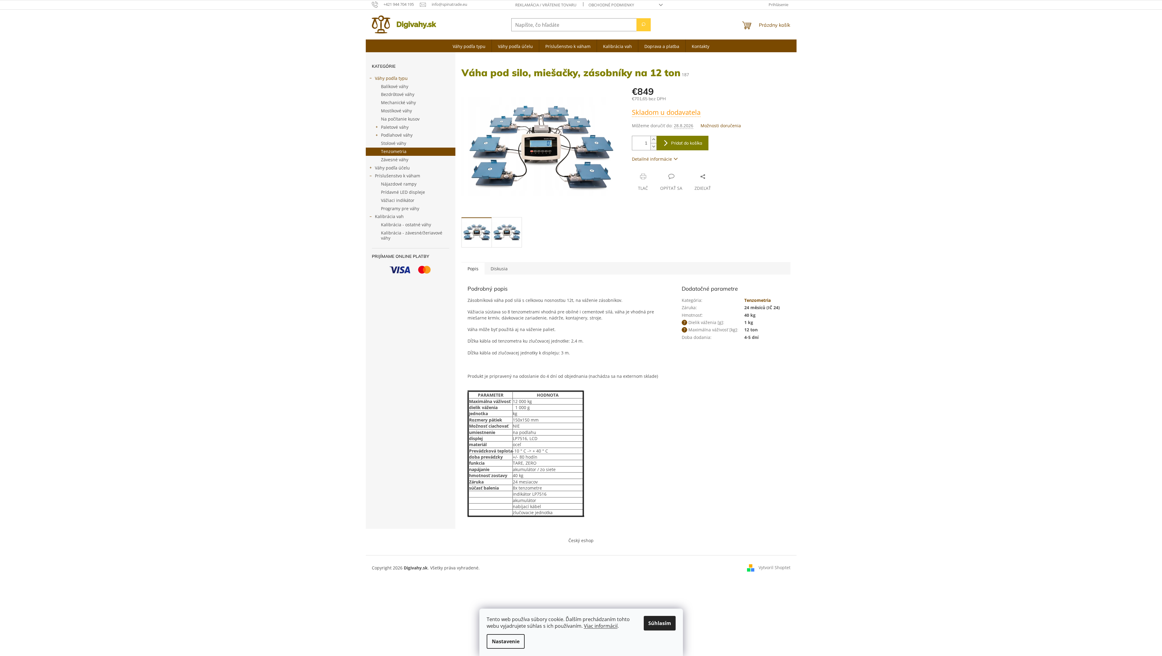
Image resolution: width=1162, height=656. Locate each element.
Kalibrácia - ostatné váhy (406, 224)
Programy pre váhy (400, 208)
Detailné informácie (652, 159)
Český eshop (581, 540)
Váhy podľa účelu (392, 168)
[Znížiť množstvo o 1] (653, 146)
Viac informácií (601, 626)
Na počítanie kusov (400, 119)
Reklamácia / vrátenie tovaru (545, 5)
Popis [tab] (473, 269)
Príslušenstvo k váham (397, 176)
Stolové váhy (393, 143)
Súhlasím (659, 623)
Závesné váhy (394, 159)
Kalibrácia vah (389, 216)
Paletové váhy (395, 127)
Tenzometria (393, 151)
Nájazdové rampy (398, 184)
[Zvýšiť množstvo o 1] (653, 139)
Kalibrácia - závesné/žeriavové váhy (411, 235)
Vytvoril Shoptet (774, 567)
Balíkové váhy (394, 86)
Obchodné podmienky (611, 5)
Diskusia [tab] (499, 269)
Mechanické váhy (398, 102)
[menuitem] (469, 45)
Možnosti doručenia (721, 125)
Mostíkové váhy (396, 111)
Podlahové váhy (397, 135)
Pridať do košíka (686, 143)
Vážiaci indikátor (397, 200)
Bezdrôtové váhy (397, 94)
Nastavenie (505, 641)
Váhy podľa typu (391, 78)
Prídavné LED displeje (403, 192)
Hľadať (643, 24)
